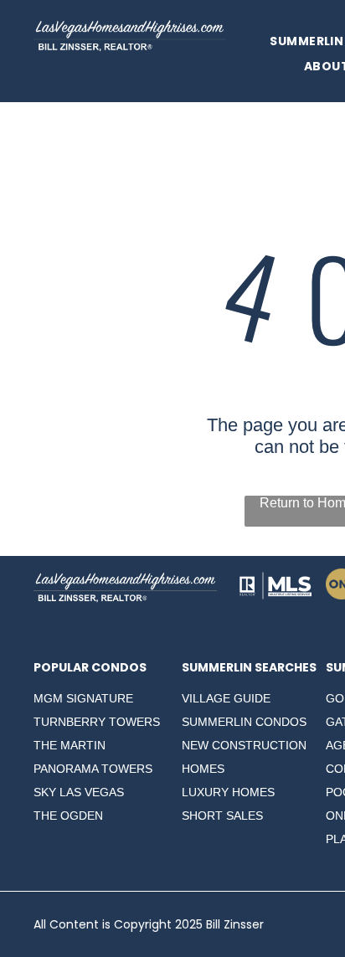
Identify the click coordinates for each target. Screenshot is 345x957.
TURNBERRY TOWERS (96, 721)
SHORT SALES (222, 815)
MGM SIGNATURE (83, 698)
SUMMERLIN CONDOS (244, 721)
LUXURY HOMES (228, 792)
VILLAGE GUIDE (226, 698)
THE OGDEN (68, 815)
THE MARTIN (69, 745)
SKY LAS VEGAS (78, 792)
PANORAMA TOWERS (92, 768)
